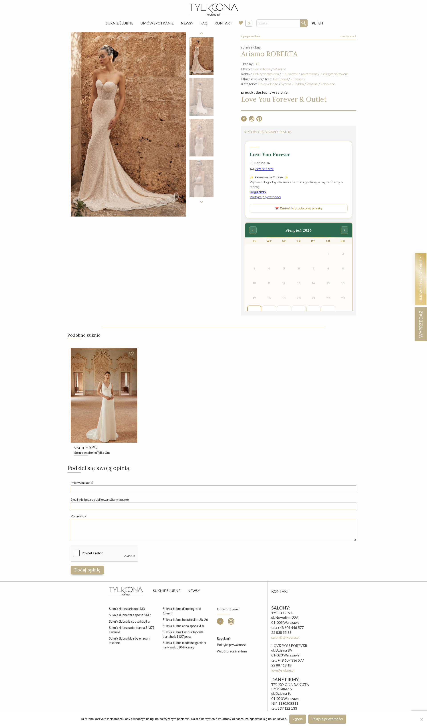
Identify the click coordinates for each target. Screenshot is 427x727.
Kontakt (223, 23)
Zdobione (327, 84)
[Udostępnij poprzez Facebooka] (244, 120)
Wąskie (312, 84)
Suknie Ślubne (119, 23)
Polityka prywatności (231, 645)
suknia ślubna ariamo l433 (127, 609)
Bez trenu (280, 79)
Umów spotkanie (157, 23)
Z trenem (297, 79)
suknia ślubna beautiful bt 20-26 (185, 620)
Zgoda (298, 719)
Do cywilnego (268, 84)
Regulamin (224, 638)
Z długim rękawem (334, 74)
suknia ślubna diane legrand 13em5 (182, 611)
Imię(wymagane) (82, 482)
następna (347, 36)
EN (320, 23)
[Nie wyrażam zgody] (421, 719)
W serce (279, 69)
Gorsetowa (262, 69)
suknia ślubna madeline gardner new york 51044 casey (185, 645)
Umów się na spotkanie (420, 280)
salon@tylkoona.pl (285, 637)
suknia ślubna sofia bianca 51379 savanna (131, 630)
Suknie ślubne (166, 590)
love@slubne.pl (282, 670)
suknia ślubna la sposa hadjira (129, 621)
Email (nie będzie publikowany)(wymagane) (100, 499)
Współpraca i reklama (232, 651)
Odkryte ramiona (266, 74)
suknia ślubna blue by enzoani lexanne (129, 640)
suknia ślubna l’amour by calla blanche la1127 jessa (183, 634)
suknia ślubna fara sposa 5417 (130, 615)
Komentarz (78, 516)
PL (314, 23)
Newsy (187, 23)
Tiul (256, 64)
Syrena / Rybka (292, 84)
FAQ (203, 23)
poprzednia (251, 36)
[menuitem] (119, 23)
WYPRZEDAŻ (420, 324)
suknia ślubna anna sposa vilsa (184, 626)
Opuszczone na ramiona (300, 74)
